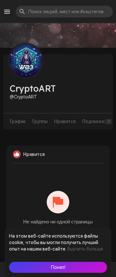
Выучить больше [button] (85, 248)
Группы (40, 121)
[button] (58, 267)
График (18, 121)
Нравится (65, 121)
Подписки (96, 121)
